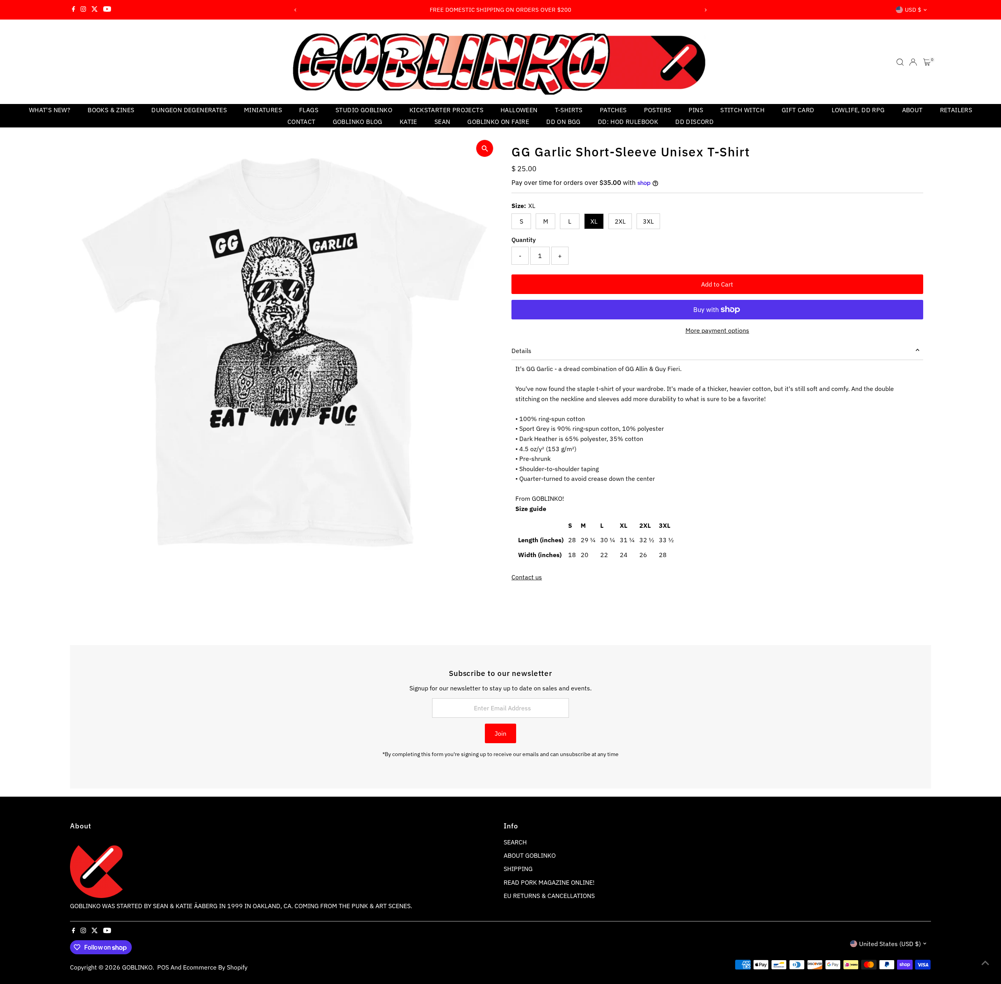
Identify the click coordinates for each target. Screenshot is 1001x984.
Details (521, 351)
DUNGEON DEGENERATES (189, 110)
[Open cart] (927, 62)
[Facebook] (73, 9)
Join (500, 733)
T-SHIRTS (569, 110)
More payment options (717, 330)
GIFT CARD (798, 110)
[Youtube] (107, 9)
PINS (696, 110)
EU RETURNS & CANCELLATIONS (549, 896)
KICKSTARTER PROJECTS (446, 110)
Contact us (526, 577)
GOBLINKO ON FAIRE (498, 121)
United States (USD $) (890, 944)
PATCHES (613, 110)
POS (163, 967)
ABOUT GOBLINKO (530, 855)
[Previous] (296, 10)
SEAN (442, 121)
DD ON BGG (563, 121)
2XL (620, 221)
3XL (648, 221)
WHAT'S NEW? (49, 110)
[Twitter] (95, 9)
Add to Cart (717, 284)
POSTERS (657, 110)
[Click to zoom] (484, 148)
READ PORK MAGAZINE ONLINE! (549, 882)
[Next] (705, 10)
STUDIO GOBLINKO (363, 110)
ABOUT (912, 110)
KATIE (408, 121)
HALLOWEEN (519, 110)
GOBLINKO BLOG (357, 121)
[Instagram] (83, 9)
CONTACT (301, 121)
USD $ (913, 9)
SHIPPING (518, 869)
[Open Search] (900, 62)
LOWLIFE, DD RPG (858, 110)
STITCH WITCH (742, 110)
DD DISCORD (694, 121)
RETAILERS (956, 110)
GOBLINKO (137, 967)
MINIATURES (263, 110)
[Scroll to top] (985, 962)
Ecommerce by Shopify (215, 967)
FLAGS (308, 110)
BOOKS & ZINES (111, 110)
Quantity (523, 240)
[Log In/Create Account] (913, 62)
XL (593, 221)
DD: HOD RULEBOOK (628, 121)
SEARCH (515, 842)
